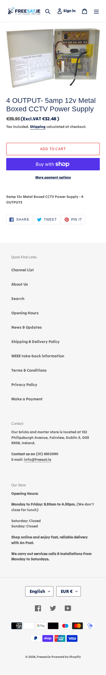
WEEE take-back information (37, 355)
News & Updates (26, 327)
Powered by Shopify (66, 657)
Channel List (22, 269)
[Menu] (96, 11)
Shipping (38, 126)
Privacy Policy (24, 384)
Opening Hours (25, 312)
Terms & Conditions (29, 370)
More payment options (53, 177)
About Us (19, 284)
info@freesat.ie (37, 459)
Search (17, 298)
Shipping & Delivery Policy (35, 341)
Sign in (70, 10)
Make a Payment (27, 398)
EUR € (67, 591)
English (37, 591)
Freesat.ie (44, 657)
